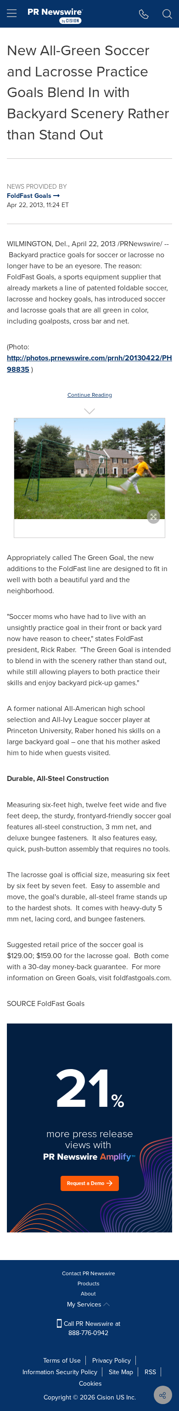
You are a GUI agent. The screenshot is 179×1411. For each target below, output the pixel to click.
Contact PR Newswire (88, 1273)
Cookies (90, 1383)
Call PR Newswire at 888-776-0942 (91, 1328)
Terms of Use (62, 1360)
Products (89, 1283)
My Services (85, 1304)
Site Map (121, 1371)
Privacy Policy (111, 1360)
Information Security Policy (59, 1371)
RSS (150, 1371)
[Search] (167, 14)
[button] (89, 468)
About (88, 1293)
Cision (105, 1397)
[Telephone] (144, 14)
